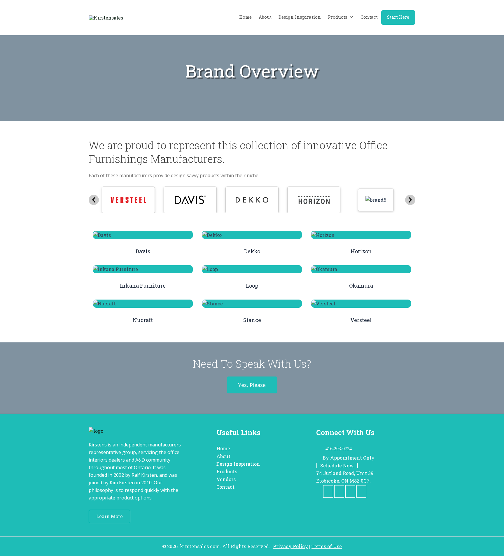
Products (337, 17)
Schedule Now (337, 465)
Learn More (109, 516)
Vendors (226, 479)
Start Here (398, 17)
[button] (94, 200)
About (265, 17)
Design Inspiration (300, 17)
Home (245, 17)
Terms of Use (327, 546)
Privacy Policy (290, 546)
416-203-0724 (339, 448)
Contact (369, 17)
